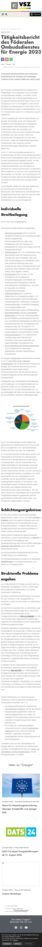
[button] (2, 14)
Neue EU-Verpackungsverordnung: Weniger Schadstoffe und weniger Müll (19, 809)
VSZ (18, 29)
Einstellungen (28, 943)
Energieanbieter (12, 29)
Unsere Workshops (11, 893)
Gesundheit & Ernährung (22, 802)
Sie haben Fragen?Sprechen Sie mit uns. (21, 920)
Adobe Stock (14, 905)
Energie (3, 29)
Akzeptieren (7, 943)
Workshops (27, 890)
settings (15, 940)
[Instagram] (21, 927)
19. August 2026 (7, 890)
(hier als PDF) (16, 670)
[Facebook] (15, 927)
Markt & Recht (24, 848)
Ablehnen (17, 943)
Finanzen (17, 890)
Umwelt (33, 802)
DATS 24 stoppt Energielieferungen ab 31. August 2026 (20, 853)
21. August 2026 (7, 848)
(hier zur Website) (27, 616)
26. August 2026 (7, 802)
